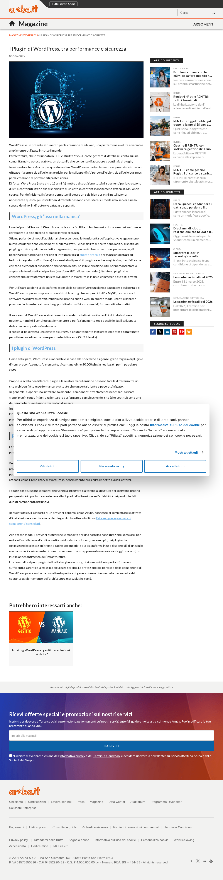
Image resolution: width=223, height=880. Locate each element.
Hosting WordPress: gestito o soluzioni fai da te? (41, 652)
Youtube (174, 332)
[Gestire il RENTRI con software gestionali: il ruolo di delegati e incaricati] (160, 151)
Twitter (160, 332)
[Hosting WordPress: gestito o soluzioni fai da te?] (41, 627)
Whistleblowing (184, 840)
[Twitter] (198, 861)
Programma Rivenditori (166, 801)
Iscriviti (111, 746)
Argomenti (203, 24)
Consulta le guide (64, 827)
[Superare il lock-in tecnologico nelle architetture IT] (160, 258)
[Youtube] (211, 861)
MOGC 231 (61, 846)
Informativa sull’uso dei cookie (174, 425)
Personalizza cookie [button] (155, 840)
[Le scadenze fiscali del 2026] (160, 307)
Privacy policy (20, 840)
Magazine (96, 801)
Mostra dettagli (186, 452)
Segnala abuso (79, 840)
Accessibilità (17, 846)
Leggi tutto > (166, 687)
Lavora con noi (61, 801)
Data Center (116, 801)
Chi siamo (16, 801)
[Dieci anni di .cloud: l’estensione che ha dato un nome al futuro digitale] (160, 234)
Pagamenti (16, 827)
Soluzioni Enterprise (23, 808)
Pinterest (181, 332)
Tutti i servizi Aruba (63, 3)
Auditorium (137, 801)
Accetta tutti (175, 466)
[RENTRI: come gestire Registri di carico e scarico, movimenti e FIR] (160, 175)
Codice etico (39, 846)
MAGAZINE (15, 35)
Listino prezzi (38, 827)
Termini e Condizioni (106, 756)
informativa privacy (72, 756)
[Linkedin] (204, 861)
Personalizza (109, 466)
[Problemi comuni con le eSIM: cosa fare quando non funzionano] (160, 77)
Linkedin (167, 332)
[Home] (23, 11)
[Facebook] (191, 861)
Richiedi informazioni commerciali (136, 827)
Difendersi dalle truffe (48, 840)
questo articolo (89, 254)
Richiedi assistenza (95, 827)
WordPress (30, 35)
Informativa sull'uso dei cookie (115, 840)
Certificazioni (37, 801)
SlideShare (189, 332)
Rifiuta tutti (47, 466)
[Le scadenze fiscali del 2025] (160, 282)
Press (80, 801)
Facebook (153, 332)
